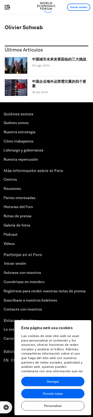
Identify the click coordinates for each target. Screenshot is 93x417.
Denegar (53, 381)
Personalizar (53, 406)
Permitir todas (53, 393)
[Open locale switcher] (6, 407)
